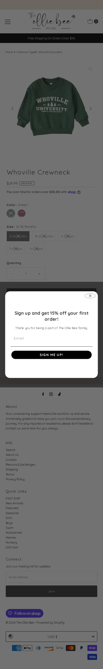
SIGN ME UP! (51, 355)
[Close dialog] (90, 295)
